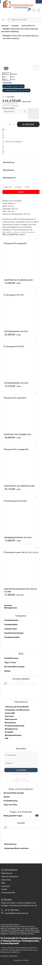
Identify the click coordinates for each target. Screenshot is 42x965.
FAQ (6, 738)
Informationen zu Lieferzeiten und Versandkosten (19, 949)
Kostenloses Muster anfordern (16, 848)
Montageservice (10, 608)
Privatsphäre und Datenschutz (17, 710)
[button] (16, 913)
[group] (21, 52)
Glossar (7, 671)
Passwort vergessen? (21, 774)
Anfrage (18, 187)
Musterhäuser (10, 722)
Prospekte (9, 732)
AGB (3, 883)
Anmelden (22, 770)
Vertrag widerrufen (8, 892)
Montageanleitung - (17, 90)
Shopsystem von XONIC (21, 960)
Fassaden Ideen (10, 629)
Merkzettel (8, 187)
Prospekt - (15, 86)
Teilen (28, 187)
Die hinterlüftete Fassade (14, 666)
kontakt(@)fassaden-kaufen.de (16, 913)
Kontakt (4, 889)
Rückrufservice (10, 844)
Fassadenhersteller (12, 637)
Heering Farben (8, 108)
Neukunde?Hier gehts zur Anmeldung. (21, 780)
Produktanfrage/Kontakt (14, 725)
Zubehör (21, 192)
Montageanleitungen (13, 735)
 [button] (36, 67)
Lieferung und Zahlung (9, 876)
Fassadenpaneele (11, 620)
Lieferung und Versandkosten (17, 706)
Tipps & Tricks (10, 662)
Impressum (9, 716)
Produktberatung (11, 658)
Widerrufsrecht (11, 719)
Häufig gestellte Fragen (21, 815)
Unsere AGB (10, 713)
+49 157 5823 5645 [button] (11, 910)
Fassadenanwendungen (14, 633)
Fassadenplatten (11, 624)
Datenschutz (6, 879)
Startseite (8, 605)
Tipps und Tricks (10, 804)
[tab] (3, 198)
